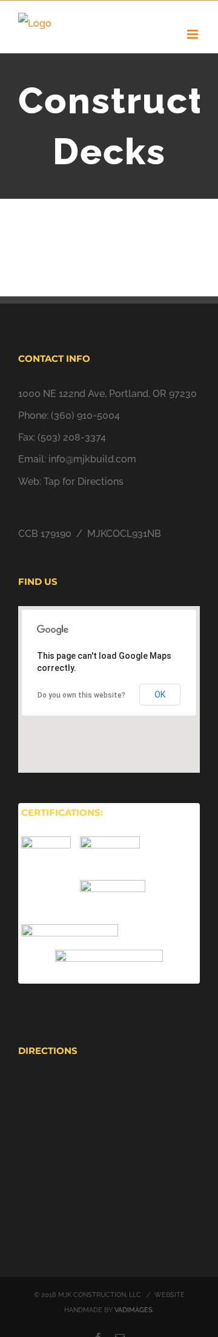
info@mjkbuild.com (92, 459)
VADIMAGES (133, 1310)
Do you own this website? (81, 695)
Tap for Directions (84, 481)
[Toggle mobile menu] (193, 34)
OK (159, 694)
